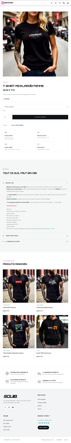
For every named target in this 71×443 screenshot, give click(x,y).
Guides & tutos (7, 426)
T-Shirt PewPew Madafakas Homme (13, 353)
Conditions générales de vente (47, 439)
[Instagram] (9, 407)
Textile (12, 125)
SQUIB (10, 396)
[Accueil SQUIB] (7, 3)
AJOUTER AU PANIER (40, 117)
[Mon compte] (51, 3)
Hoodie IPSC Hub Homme (43, 353)
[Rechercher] (59, 3)
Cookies (66, 439)
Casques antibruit (42, 402)
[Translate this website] (64, 3)
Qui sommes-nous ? (8, 420)
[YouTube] (12, 407)
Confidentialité (59, 439)
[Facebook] (5, 407)
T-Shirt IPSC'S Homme (9, 307)
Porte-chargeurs (42, 399)
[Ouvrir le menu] (68, 3)
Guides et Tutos (50, 228)
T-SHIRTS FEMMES (19, 125)
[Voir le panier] (55, 3)
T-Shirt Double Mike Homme (44, 307)
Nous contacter (43, 427)
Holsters (40, 405)
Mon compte (6, 429)
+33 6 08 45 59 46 (43, 423)
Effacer (4, 110)
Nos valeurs (6, 423)
